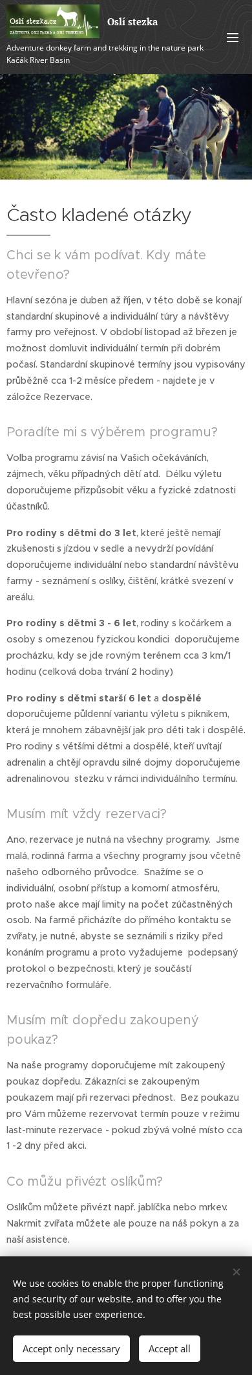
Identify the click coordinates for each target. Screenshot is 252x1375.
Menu (233, 37)
